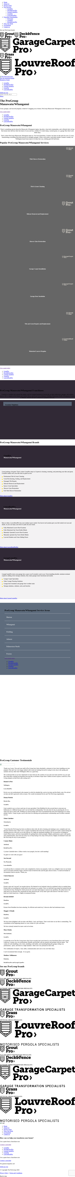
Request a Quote (5, 80)
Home (5, 2)
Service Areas (8, 5)
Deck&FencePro (12, 10)
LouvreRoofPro (11, 15)
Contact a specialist (5, 1144)
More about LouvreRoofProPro (9, 547)
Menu (1, 96)
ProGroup (10, 18)
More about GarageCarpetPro (8, 598)
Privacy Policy (4, 1173)
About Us (6, 4)
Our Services (7, 7)
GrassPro (10, 14)
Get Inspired (7, 25)
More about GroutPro (6, 496)
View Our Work (8, 23)
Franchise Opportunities (10, 17)
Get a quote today (5, 112)
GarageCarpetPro (12, 12)
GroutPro (10, 9)
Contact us (7, 27)
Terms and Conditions (16, 1173)
